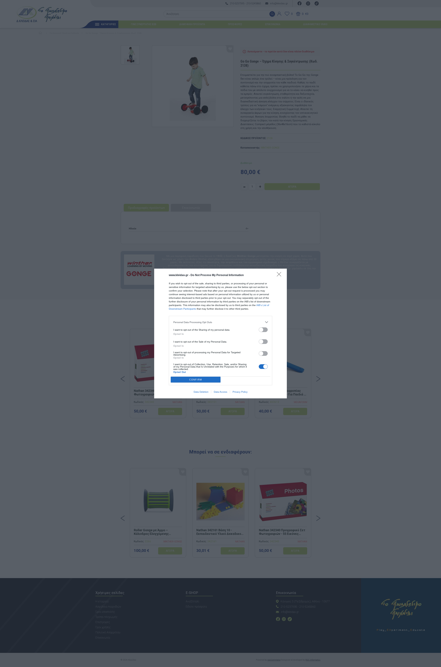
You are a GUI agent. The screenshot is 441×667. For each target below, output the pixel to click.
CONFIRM (195, 379)
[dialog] (220, 333)
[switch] (263, 329)
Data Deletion (201, 391)
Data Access (220, 391)
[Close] (280, 275)
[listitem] (220, 322)
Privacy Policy (240, 391)
